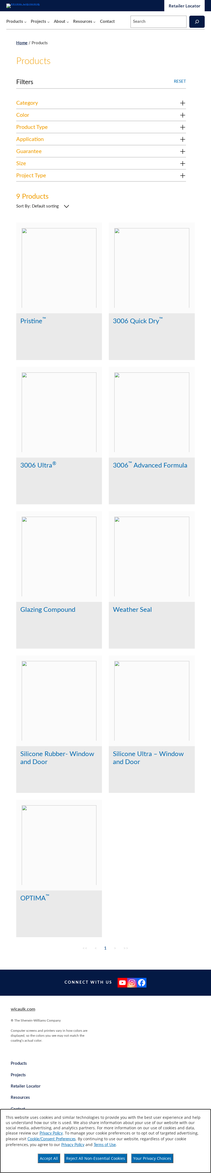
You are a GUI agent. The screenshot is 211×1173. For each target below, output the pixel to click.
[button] (101, 104)
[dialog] (105, 1141)
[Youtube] (122, 982)
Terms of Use (105, 1145)
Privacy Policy (51, 1133)
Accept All (49, 1158)
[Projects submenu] (48, 22)
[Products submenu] (25, 22)
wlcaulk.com (23, 1009)
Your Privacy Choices (152, 1158)
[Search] (197, 21)
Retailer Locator (184, 6)
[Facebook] (141, 982)
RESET (180, 81)
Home (21, 43)
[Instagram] (132, 982)
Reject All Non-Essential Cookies (95, 1158)
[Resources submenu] (94, 22)
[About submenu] (67, 22)
